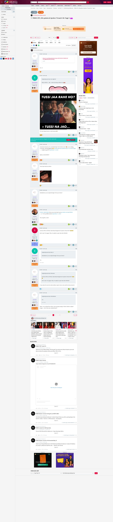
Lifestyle (4, 25)
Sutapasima (73, 355)
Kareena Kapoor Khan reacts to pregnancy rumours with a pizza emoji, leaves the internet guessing (48, 333)
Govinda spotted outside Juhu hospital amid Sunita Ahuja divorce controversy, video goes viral (61, 333)
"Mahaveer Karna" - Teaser (84, 128)
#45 (76, 190)
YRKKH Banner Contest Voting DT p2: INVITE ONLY (47, 413)
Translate (9, 9)
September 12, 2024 (54, 149)
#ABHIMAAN (46, 212)
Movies (4, 21)
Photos (79, 5)
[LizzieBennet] (32, 42)
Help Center (5, 53)
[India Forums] (11, 2)
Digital (4, 23)
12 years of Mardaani (83, 102)
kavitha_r (93, 111)
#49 (76, 269)
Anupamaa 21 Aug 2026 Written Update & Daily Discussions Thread (86, 142)
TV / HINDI (33, 329)
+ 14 (36, 66)
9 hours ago (86, 145)
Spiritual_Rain (93, 117)
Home (4, 14)
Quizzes (4, 46)
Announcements (91, 97)
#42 (76, 75)
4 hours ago (87, 103)
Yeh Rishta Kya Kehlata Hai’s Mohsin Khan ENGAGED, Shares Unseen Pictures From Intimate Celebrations (36, 333)
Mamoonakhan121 (71, 422)
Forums (3, 30)
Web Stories (5, 51)
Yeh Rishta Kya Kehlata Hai (39, 15)
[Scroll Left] (31, 50)
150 (59, 315)
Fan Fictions (5, 44)
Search (96, 37)
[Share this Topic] (31, 45)
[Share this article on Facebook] (34, 45)
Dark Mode (3, 11)
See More (3, 34)
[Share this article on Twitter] (36, 45)
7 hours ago (89, 137)
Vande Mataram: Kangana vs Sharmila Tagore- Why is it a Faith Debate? (87, 135)
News (2, 17)
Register (109, 2)
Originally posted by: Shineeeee (48, 273)
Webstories (67, 5)
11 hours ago (87, 117)
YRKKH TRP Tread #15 (41, 346)
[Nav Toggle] (2, 2)
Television (5, 19)
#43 (76, 144)
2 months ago (67, 408)
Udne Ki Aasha (82, 106)
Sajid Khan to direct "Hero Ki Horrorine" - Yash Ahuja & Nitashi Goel (87, 156)
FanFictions (60, 5)
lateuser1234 (93, 164)
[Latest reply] (76, 355)
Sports (4, 27)
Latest (80, 97)
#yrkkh (55, 148)
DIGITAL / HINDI (70, 329)
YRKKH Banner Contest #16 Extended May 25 (46, 440)
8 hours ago (89, 111)
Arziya (74, 449)
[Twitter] (3, 58)
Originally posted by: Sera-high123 (49, 79)
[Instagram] (8, 58)
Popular (84, 97)
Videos (4, 39)
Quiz (47, 5)
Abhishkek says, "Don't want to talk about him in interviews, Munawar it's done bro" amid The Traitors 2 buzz (73, 333)
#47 (76, 228)
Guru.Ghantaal (92, 103)
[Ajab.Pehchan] (39, 42)
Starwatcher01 (72, 435)
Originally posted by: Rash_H (47, 252)
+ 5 (36, 87)
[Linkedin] (13, 58)
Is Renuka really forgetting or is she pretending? (86, 109)
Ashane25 (73, 408)
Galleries (5, 42)
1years (34, 42)
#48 (76, 248)
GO (87, 2)
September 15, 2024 (56, 213)
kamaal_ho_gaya (92, 145)
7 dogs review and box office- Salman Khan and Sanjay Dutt (88, 122)
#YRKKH (41, 212)
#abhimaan (59, 148)
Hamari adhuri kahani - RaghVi (85, 162)
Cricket (81, 113)
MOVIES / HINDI (46, 329)
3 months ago (66, 435)
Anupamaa (82, 140)
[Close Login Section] (76, 139)
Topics (42, 5)
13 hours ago (89, 124)
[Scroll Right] (76, 50)
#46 (76, 209)
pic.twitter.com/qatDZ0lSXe (67, 212)
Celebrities (5, 37)
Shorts (4, 49)
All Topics (5, 32)
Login (105, 2)
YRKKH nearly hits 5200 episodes (43, 428)
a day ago (89, 151)
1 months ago (67, 355)
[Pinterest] (11, 58)
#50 (76, 292)
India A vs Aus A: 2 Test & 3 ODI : (85, 115)
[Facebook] (1, 58)
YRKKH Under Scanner (41, 360)
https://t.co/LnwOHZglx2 (71, 148)
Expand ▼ (56, 353)
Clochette (93, 137)
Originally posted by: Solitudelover (49, 296)
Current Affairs (82, 133)
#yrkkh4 (63, 148)
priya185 (93, 124)
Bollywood (82, 100)
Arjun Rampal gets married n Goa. (86, 149)
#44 (76, 163)
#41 (76, 53)
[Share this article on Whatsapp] (38, 45)
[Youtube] (6, 58)
